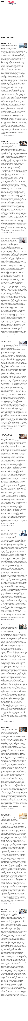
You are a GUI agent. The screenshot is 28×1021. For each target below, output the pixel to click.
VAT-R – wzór (5, 531)
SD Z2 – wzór (5, 727)
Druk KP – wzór (6, 43)
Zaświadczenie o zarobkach (10, 238)
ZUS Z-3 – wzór (6, 342)
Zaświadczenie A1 (6, 625)
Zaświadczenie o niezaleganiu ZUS (6, 435)
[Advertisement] (14, 20)
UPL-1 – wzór (5, 909)
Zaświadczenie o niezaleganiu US (6, 814)
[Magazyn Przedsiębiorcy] (12, 3)
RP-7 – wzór (5, 141)
